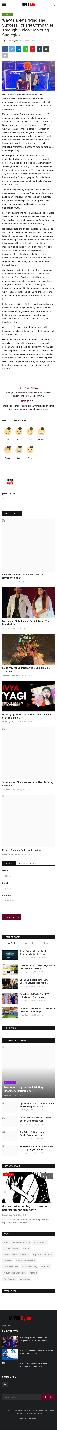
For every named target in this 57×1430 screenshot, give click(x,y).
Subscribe (48, 1397)
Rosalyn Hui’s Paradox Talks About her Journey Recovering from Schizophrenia (28, 394)
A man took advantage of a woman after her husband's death (25, 1208)
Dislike (18, 439)
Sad (18, 458)
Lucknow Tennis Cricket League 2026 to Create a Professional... (37, 967)
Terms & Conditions (27, 1418)
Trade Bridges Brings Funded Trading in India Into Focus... (34, 952)
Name (5, 870)
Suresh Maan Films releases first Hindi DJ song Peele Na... (27, 784)
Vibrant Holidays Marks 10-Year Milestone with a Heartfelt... (33, 1365)
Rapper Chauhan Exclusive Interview (21, 850)
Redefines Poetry (29, 1266)
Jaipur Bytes (13, 40)
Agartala (33, 1272)
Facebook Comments (28, 863)
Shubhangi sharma (10, 675)
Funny (41, 439)
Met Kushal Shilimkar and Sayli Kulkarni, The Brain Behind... (25, 623)
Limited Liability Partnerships (16, 1254)
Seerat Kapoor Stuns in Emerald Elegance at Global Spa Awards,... (34, 1339)
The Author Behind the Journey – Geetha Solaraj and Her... (35, 1133)
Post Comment (12, 917)
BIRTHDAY (45, 1266)
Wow (30, 458)
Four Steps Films (11, 1266)
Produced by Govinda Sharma (17, 1242)
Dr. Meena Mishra (11, 1248)
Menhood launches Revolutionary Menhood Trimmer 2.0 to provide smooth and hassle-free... (28, 407)
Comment (7, 895)
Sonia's (26, 1248)
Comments (9, 863)
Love (30, 439)
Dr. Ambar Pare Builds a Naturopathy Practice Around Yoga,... (37, 1010)
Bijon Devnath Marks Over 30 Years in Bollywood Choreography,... (36, 995)
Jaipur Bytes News (9, 854)
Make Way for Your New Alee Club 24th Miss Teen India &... (26, 669)
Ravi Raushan (9, 1279)
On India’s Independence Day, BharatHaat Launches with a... (34, 981)
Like (7, 439)
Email (5, 882)
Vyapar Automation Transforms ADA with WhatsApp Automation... (37, 1105)
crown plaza (24, 1279)
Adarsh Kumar (40, 1242)
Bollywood (7, 14)
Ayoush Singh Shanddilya (15, 1272)
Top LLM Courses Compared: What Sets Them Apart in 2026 (37, 1352)
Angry (7, 458)
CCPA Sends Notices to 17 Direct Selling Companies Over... (35, 1119)
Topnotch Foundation (42, 1254)
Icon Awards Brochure (25, 1260)
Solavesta (8, 1260)
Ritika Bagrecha (8, 582)
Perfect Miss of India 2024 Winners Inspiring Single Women (36, 1148)
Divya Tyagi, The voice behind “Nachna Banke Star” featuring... (26, 716)
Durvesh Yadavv (8, 628)
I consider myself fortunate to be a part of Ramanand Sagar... (24, 576)
